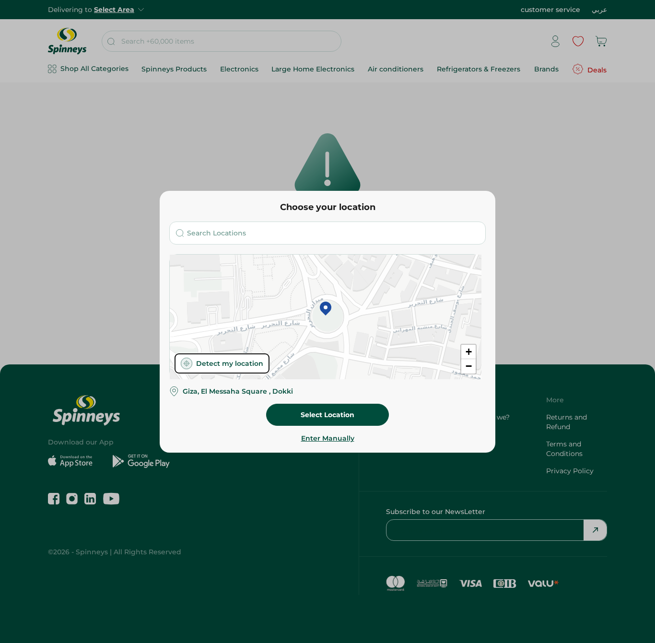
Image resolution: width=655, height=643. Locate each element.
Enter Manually (327, 438)
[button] (325, 309)
